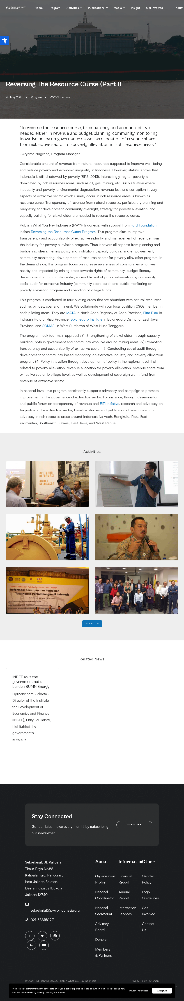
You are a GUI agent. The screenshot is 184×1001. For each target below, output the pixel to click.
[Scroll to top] (176, 986)
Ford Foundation (144, 225)
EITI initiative (109, 403)
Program (54, 8)
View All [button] (90, 624)
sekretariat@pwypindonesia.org (55, 910)
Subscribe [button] (134, 825)
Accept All (162, 990)
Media (118, 8)
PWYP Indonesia (59, 97)
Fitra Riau (150, 312)
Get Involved (154, 8)
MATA (71, 312)
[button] (4, 40)
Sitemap (154, 980)
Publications (96, 8)
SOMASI (48, 325)
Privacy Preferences (138, 990)
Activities (72, 8)
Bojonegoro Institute (86, 319)
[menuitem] (38, 7)
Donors (101, 939)
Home (39, 8)
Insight (135, 8)
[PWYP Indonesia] (16, 7)
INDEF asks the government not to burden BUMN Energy (30, 682)
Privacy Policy (139, 980)
